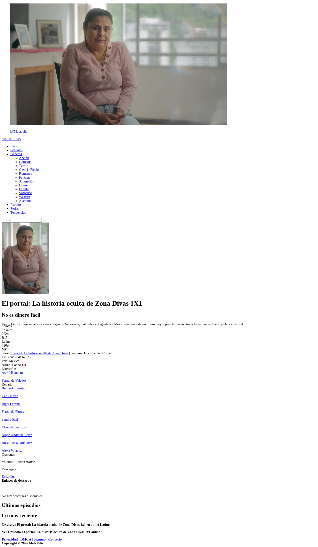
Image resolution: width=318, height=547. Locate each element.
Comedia (25, 162)
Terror (23, 166)
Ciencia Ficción (29, 169)
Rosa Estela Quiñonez (17, 443)
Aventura (25, 201)
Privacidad (10, 539)
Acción (24, 158)
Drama (23, 185)
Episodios (8, 476)
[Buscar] (44, 221)
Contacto (55, 539)
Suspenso (25, 193)
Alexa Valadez (12, 450)
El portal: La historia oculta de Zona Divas (39, 353)
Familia (24, 189)
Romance (25, 173)
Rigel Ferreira (11, 404)
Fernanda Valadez (14, 380)
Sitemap (40, 539)
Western (24, 197)
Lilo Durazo (10, 396)
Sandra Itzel (10, 419)
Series (14, 208)
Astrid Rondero (12, 372)
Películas (16, 150)
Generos (16, 154)
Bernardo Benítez (14, 388)
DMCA (25, 539)
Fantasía (24, 177)
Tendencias (18, 212)
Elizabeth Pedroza (14, 427)
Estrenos (16, 205)
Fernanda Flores (13, 411)
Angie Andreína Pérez (17, 435)
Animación (26, 181)
